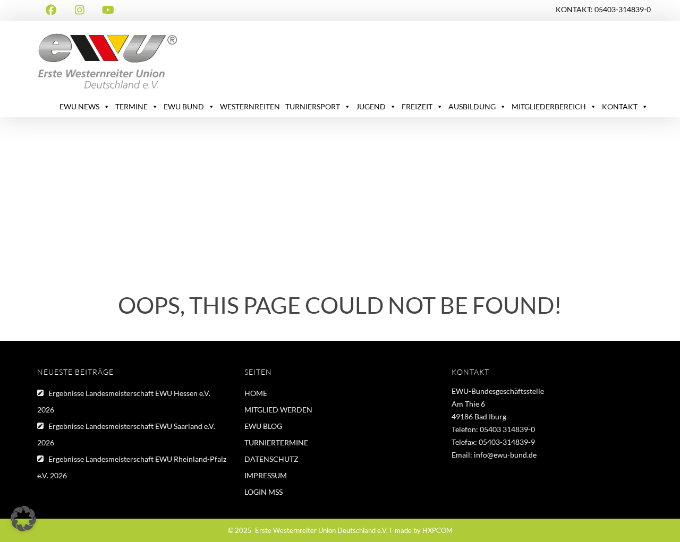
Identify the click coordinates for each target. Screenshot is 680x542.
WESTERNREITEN (250, 106)
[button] (23, 518)
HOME (255, 393)
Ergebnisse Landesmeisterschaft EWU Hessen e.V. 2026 (123, 401)
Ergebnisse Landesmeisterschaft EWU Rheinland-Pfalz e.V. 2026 (131, 467)
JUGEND (371, 106)
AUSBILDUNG (472, 106)
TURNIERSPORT (312, 106)
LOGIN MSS (263, 491)
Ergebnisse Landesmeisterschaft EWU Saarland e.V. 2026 (126, 434)
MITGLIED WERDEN (278, 409)
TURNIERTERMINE (276, 442)
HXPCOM (437, 530)
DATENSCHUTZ (271, 458)
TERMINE (131, 106)
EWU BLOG (263, 426)
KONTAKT (620, 106)
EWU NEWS (79, 106)
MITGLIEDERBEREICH (549, 106)
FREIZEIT (417, 106)
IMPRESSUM (265, 475)
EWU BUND (184, 106)
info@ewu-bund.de (505, 454)
